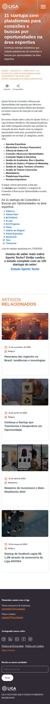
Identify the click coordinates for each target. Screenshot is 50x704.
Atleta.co (10, 211)
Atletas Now (12, 214)
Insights (16, 71)
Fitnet (9, 227)
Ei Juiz (9, 221)
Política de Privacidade (13, 645)
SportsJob (11, 237)
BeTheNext (11, 218)
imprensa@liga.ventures (13, 608)
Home (5, 71)
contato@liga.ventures (12, 617)
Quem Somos (8, 650)
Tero (8, 240)
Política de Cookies (34, 645)
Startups (28, 71)
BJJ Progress (13, 224)
